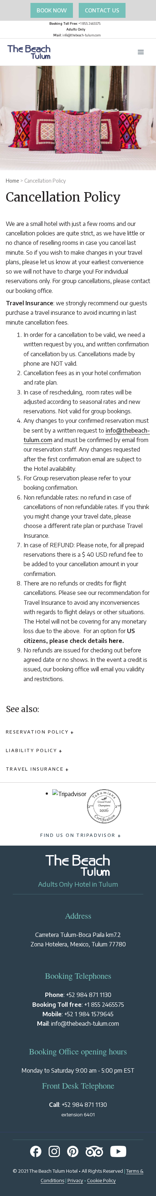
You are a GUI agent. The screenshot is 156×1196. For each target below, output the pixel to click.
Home (12, 181)
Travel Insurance (34, 769)
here (115, 640)
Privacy (75, 1180)
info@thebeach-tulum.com (85, 1023)
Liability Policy (31, 750)
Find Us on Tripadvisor (77, 835)
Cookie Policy (101, 1180)
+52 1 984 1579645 (89, 1014)
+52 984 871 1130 (88, 994)
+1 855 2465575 (104, 1004)
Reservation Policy (37, 732)
